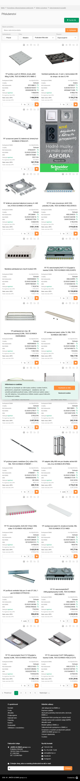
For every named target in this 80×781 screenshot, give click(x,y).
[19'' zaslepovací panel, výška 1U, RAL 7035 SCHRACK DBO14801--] (59, 316)
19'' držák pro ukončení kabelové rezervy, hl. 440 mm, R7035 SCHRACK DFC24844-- (20, 204)
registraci (10, 93)
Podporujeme (12, 715)
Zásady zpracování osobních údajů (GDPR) (56, 720)
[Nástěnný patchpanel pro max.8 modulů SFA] (20, 252)
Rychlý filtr (72, 20)
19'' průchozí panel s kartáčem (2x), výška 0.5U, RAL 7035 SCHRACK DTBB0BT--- (20, 463)
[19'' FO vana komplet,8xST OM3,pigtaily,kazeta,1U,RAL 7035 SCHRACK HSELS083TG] (59, 574)
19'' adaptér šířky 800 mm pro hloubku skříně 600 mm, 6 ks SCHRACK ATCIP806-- (59, 463)
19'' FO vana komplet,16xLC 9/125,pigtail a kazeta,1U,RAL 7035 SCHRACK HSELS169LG (20, 656)
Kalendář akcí (12, 718)
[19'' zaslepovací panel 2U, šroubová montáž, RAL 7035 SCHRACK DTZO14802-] (59, 510)
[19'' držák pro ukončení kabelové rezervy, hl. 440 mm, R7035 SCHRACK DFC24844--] (20, 187)
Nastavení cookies (64, 393)
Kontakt (10, 708)
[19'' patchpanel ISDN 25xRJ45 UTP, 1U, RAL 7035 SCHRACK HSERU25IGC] (20, 381)
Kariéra (10, 723)
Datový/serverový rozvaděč (58, 8)
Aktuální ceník (46, 722)
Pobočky (11, 720)
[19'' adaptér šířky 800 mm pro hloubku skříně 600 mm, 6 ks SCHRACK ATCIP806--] (59, 445)
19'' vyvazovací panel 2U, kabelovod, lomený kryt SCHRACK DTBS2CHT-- (20, 140)
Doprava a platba (47, 710)
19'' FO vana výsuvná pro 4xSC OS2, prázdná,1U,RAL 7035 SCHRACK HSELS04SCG (59, 204)
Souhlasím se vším (64, 388)
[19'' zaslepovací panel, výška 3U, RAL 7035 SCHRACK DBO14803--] (59, 381)
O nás (10, 710)
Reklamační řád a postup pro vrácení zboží (56, 717)
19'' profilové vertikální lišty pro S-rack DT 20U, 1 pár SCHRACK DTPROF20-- (20, 592)
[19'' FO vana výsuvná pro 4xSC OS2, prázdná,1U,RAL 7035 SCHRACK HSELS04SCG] (59, 187)
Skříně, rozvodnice (41, 8)
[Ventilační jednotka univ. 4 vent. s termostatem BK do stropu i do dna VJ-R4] (59, 58)
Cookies (44, 737)
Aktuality (11, 713)
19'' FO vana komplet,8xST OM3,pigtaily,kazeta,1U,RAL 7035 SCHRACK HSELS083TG (59, 591)
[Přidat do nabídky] (38, 45)
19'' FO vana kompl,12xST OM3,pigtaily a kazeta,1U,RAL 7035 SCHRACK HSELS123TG (59, 656)
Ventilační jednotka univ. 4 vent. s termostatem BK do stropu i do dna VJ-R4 (59, 75)
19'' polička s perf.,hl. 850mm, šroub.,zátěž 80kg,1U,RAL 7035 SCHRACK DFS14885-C (20, 75)
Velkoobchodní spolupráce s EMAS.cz (55, 727)
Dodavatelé (11, 725)
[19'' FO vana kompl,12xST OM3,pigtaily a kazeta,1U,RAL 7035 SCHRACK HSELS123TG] (59, 639)
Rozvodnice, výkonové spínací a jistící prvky (20, 8)
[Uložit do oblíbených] (31, 45)
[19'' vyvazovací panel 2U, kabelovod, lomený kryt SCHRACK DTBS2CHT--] (20, 122)
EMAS (3, 8)
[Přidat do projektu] (34, 45)
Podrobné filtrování (41, 38)
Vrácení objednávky (48, 734)
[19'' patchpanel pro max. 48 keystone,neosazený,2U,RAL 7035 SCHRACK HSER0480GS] (20, 316)
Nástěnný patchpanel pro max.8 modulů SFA (20, 269)
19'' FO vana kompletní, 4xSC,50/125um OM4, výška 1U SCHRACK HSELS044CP (20, 527)
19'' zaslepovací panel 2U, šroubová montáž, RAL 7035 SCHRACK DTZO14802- (59, 527)
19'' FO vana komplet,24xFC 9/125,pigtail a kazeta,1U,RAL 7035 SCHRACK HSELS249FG (59, 269)
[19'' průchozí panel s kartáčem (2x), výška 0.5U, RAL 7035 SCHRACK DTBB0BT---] (20, 445)
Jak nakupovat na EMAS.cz (51, 708)
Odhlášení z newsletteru (16, 728)
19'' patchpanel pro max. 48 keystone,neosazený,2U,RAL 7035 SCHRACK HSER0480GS (20, 333)
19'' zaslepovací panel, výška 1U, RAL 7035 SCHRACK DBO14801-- (59, 333)
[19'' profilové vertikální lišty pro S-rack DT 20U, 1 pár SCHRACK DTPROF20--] (20, 574)
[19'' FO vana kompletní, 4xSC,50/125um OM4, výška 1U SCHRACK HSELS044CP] (20, 510)
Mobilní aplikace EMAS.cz (50, 725)
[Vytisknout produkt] (24, 45)
